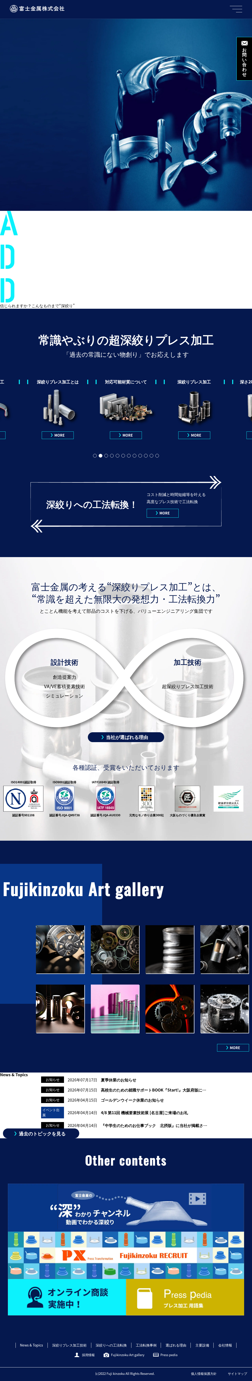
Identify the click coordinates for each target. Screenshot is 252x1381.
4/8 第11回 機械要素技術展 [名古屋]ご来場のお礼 (144, 1112)
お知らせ (53, 1079)
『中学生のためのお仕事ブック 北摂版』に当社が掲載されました (154, 1125)
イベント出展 (51, 1112)
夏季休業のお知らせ (118, 1080)
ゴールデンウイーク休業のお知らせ (132, 1100)
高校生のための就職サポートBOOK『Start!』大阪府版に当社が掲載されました (154, 1090)
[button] (95, 456)
